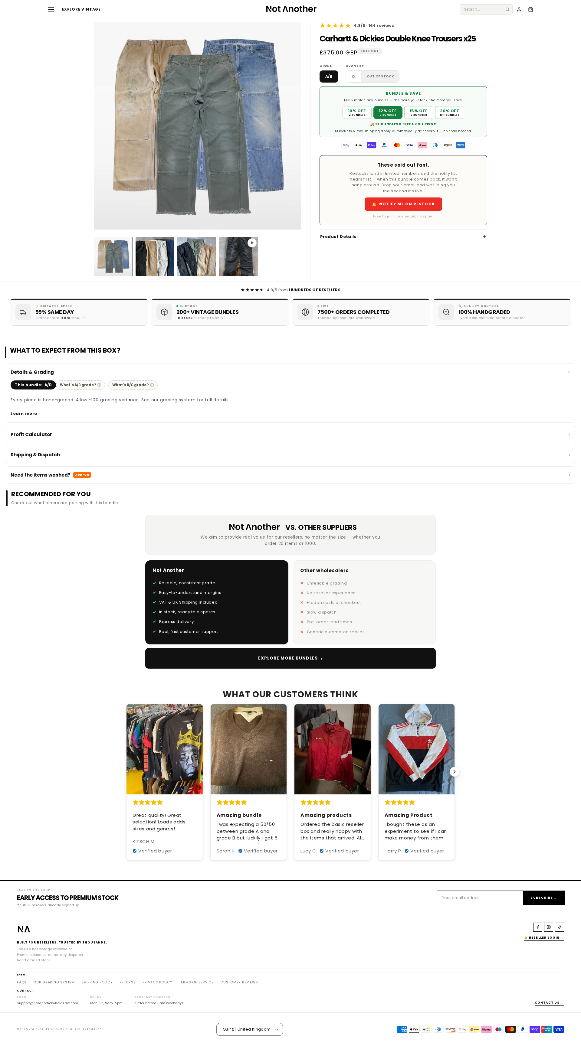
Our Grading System (54, 982)
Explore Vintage (81, 9)
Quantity (355, 66)
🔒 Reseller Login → (544, 937)
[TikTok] (559, 927)
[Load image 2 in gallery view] (155, 256)
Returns (128, 982)
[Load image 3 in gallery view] (196, 256)
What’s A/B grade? (80, 385)
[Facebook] (537, 927)
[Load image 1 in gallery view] (113, 256)
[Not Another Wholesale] (290, 9)
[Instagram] (548, 927)
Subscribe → (543, 897)
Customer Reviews (239, 982)
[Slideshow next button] (454, 772)
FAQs (22, 982)
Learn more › (25, 413)
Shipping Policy (97, 982)
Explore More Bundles (290, 658)
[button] (530, 9)
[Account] (519, 9)
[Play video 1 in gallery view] (238, 256)
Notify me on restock (403, 204)
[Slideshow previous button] (126, 772)
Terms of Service (196, 982)
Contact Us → (549, 1002)
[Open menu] (51, 9)
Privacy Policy (157, 982)
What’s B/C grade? (133, 385)
